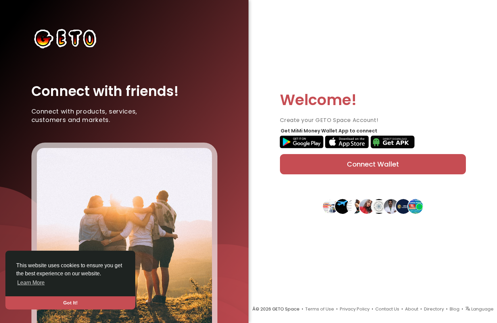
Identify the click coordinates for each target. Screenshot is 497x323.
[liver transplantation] (391, 206)
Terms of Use (319, 309)
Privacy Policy (355, 309)
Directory (434, 309)
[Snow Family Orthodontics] (379, 206)
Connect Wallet (373, 164)
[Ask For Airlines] (342, 206)
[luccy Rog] (415, 206)
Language (482, 309)
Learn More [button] (31, 282)
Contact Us (387, 309)
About (411, 309)
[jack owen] (403, 206)
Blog (454, 309)
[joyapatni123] (366, 206)
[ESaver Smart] (354, 206)
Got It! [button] (70, 302)
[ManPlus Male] (330, 206)
